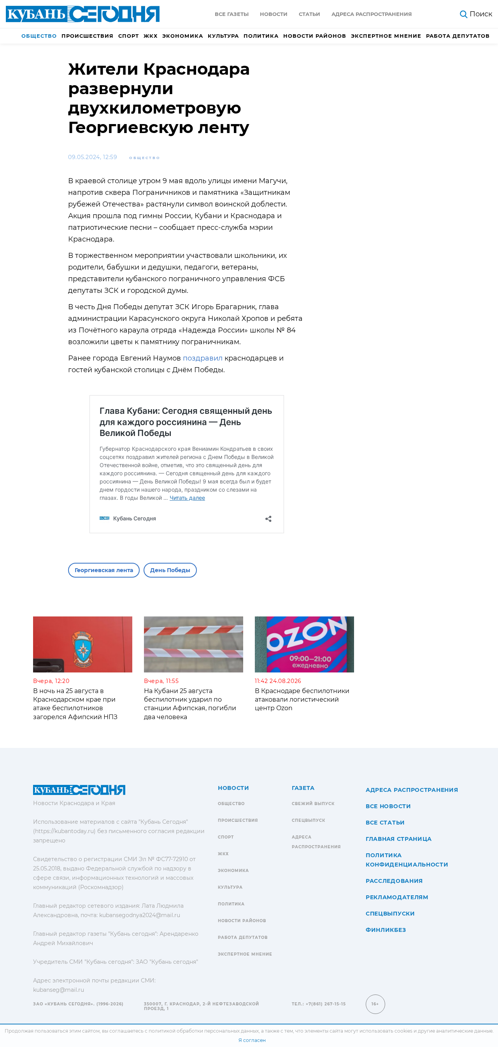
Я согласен (252, 1040)
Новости (274, 14)
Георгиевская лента (104, 570)
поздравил (203, 358)
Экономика (182, 36)
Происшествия (87, 36)
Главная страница (399, 838)
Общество (39, 36)
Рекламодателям (397, 897)
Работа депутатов (458, 36)
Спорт (128, 36)
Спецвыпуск (308, 820)
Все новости (388, 806)
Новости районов (314, 36)
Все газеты (232, 14)
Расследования (394, 880)
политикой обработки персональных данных (204, 1031)
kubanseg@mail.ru (58, 989)
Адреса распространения (371, 14)
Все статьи (385, 822)
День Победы (170, 570)
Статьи (309, 14)
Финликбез (386, 929)
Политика (261, 36)
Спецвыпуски (390, 913)
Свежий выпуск (313, 803)
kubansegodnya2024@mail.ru (139, 915)
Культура (223, 36)
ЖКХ (151, 36)
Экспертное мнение (386, 36)
